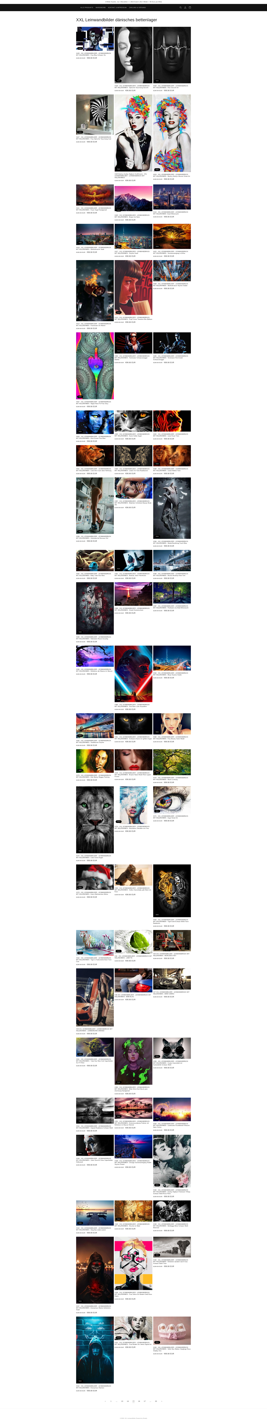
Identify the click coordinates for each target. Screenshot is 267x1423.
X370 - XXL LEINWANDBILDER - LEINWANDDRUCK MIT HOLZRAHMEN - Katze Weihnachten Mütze (93, 893)
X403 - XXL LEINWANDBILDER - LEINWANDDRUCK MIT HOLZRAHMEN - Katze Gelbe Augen (132, 435)
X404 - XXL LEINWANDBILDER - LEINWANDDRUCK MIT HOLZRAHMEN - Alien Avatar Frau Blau (93, 437)
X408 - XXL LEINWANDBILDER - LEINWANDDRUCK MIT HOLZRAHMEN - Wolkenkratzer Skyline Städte (170, 284)
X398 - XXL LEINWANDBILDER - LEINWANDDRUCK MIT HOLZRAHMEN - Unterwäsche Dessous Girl (93, 537)
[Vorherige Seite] (105, 1401)
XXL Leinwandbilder (130, 1418)
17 (145, 1401)
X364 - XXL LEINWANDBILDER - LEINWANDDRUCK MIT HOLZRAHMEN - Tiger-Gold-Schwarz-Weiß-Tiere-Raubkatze (171, 921)
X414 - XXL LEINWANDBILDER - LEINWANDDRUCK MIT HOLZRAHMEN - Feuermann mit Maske (93, 324)
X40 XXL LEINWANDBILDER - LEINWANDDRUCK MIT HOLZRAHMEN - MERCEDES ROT (171, 954)
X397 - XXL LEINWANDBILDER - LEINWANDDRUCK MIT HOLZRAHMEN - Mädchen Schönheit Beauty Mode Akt (133, 503)
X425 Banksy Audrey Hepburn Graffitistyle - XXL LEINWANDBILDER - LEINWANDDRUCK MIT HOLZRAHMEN (131, 175)
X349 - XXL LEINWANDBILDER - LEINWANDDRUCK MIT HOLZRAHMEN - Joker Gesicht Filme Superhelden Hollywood (94, 1160)
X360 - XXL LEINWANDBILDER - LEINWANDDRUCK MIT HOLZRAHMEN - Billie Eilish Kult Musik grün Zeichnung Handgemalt (132, 1089)
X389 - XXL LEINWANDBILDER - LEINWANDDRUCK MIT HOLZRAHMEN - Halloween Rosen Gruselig (93, 638)
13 (122, 1401)
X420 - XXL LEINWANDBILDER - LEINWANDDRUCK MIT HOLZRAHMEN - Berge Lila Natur (132, 216)
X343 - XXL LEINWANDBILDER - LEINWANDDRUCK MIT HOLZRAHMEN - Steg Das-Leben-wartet (93, 1229)
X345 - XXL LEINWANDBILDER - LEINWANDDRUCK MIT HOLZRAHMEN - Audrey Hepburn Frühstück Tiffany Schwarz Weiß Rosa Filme (171, 1191)
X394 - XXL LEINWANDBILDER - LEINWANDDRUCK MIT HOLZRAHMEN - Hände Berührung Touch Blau (170, 542)
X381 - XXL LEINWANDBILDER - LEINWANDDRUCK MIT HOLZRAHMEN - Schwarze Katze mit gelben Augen (133, 738)
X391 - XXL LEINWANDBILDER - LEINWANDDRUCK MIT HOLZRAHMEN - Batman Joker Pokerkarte (132, 574)
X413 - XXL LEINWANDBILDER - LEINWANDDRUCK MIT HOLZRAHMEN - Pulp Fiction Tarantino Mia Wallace (133, 318)
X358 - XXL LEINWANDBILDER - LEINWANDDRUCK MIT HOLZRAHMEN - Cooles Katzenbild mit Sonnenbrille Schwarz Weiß (170, 1063)
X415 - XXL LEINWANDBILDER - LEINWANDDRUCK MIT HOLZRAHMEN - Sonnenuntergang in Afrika (170, 252)
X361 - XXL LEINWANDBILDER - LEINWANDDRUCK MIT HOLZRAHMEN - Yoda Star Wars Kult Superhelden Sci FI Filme (94, 1061)
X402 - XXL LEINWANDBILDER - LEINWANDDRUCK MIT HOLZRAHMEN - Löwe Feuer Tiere (170, 435)
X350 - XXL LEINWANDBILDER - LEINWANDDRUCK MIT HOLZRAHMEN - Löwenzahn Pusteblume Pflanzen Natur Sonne (171, 1125)
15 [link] (133, 1401)
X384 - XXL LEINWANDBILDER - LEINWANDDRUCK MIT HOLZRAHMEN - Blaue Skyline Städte (170, 674)
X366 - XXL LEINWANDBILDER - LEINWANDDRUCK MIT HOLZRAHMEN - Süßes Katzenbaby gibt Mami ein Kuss (133, 889)
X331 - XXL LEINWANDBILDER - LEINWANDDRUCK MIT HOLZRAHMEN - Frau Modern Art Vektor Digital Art (133, 1343)
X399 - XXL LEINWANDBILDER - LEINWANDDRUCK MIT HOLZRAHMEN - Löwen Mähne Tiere (170, 469)
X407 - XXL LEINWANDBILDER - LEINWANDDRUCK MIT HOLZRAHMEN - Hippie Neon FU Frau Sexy (93, 402)
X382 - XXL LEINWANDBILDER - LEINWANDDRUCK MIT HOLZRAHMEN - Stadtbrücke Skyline (93, 741)
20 (156, 1401)
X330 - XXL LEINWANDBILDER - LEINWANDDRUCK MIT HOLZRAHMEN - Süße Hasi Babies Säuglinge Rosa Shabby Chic (172, 1349)
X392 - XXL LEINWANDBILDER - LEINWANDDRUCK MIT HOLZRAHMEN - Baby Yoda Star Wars (93, 574)
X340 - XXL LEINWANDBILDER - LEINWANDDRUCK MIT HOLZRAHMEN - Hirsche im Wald (132, 1225)
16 (139, 1401)
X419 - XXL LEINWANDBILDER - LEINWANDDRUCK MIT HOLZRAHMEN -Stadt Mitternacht (170, 213)
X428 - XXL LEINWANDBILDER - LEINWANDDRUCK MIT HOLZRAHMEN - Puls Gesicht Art (170, 86)
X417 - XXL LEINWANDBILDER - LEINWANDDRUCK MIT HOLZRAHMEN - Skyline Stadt (132, 252)
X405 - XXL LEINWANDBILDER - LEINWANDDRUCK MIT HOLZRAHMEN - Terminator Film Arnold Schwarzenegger (170, 357)
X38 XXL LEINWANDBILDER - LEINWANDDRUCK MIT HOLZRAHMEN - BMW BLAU (133, 995)
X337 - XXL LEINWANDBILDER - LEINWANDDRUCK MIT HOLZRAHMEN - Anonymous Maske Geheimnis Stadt (93, 1308)
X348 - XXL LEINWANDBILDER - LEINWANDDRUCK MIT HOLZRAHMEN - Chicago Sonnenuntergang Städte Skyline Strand (133, 1162)
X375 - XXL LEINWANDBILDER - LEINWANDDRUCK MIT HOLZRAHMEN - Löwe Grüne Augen (93, 856)
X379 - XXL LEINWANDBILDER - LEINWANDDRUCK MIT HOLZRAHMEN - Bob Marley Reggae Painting (93, 776)
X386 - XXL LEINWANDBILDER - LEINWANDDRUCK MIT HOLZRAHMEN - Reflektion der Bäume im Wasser (94, 670)
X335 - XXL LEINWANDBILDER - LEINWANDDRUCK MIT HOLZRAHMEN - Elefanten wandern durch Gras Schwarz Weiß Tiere (170, 1261)
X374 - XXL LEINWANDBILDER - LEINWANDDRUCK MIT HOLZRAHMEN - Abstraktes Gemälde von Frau (132, 827)
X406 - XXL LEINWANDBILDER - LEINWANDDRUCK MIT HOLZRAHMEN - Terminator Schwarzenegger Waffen (132, 357)
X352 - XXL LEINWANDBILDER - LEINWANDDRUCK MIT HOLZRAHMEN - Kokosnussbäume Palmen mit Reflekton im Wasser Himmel (132, 1123)
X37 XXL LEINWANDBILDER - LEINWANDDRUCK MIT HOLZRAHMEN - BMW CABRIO (171, 993)
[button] (180, 7)
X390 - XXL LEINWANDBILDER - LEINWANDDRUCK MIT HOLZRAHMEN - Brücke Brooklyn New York (170, 574)
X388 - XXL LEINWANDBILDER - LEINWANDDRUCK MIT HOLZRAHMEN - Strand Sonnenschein (132, 609)
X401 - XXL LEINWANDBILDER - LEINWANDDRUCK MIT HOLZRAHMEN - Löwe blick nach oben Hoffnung (93, 469)
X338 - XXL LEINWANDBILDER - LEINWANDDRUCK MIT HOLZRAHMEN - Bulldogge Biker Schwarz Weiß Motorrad (170, 1225)
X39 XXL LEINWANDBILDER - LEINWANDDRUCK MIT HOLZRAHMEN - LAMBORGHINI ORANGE (94, 1030)
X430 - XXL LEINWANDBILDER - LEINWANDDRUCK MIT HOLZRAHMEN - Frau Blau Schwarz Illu (93, 54)
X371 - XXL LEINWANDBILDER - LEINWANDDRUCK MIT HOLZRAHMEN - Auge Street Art (170, 817)
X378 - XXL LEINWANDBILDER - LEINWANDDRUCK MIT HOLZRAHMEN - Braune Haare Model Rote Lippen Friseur (133, 774)
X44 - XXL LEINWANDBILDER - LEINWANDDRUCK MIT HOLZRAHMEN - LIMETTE (133, 957)
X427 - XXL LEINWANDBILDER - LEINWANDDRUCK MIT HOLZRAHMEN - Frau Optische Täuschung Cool (93, 138)
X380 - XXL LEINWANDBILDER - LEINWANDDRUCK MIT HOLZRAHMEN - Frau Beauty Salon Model (170, 738)
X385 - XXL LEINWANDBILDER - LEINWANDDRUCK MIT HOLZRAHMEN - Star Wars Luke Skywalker (132, 705)
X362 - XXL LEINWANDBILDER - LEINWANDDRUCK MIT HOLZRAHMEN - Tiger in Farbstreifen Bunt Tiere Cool (93, 959)
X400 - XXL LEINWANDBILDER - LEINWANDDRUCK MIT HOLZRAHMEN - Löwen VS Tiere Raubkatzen (132, 469)
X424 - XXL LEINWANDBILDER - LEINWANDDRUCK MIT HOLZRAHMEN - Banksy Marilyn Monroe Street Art (171, 175)
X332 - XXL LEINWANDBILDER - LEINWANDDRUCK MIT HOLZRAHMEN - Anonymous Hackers (93, 1387)
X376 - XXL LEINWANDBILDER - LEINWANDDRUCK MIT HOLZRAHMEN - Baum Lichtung (170, 778)
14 (128, 1401)
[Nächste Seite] (161, 1401)
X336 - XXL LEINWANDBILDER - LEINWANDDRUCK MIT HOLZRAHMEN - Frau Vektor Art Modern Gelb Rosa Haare (133, 1294)
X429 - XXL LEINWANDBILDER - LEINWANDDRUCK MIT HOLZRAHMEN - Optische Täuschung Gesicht (132, 86)
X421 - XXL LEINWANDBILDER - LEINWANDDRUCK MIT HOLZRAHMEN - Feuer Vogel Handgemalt (93, 209)
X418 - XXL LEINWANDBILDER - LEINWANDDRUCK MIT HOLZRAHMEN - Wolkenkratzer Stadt (93, 248)
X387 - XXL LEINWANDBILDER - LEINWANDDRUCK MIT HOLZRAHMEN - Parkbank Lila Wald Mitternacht (170, 607)
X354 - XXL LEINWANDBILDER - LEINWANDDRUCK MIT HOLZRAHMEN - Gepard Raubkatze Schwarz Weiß (94, 1127)
